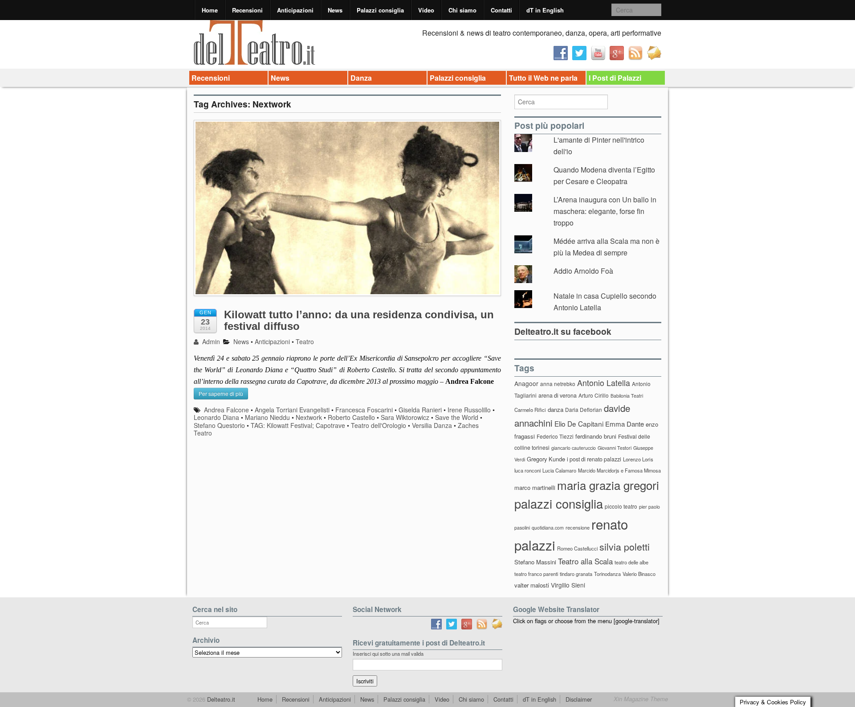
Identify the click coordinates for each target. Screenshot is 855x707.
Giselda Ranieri (420, 409)
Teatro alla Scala (585, 561)
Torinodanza (607, 573)
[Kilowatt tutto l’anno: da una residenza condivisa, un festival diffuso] (347, 212)
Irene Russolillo (469, 409)
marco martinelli (534, 487)
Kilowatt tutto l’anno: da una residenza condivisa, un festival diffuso (359, 320)
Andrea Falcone (226, 409)
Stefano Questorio (219, 425)
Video (426, 10)
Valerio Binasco (639, 573)
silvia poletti (624, 546)
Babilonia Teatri (627, 395)
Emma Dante (624, 423)
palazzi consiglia (558, 503)
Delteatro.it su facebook (562, 331)
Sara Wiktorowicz (405, 417)
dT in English (545, 10)
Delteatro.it (220, 699)
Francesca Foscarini (364, 409)
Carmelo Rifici (530, 409)
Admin (210, 341)
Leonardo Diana (216, 417)
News (335, 10)
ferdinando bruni (595, 436)
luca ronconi (527, 470)
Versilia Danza (432, 425)
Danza (361, 78)
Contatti (501, 10)
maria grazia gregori (608, 485)
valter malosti (531, 585)
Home (210, 10)
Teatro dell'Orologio (378, 425)
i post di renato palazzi (594, 459)
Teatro (305, 341)
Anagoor (526, 383)
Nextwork (309, 417)
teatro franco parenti (536, 573)
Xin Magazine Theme (641, 699)
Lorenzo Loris (638, 459)
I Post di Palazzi (615, 78)
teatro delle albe (631, 562)
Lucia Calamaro (559, 470)
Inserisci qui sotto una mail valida (388, 653)
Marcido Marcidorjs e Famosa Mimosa (619, 470)
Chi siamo (462, 10)
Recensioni (247, 10)
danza (555, 409)
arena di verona (557, 395)
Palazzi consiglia (380, 10)
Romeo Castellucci (577, 548)
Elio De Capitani (578, 423)
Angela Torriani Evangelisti (292, 409)
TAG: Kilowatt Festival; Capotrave (298, 425)
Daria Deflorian (583, 409)
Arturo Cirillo (593, 395)
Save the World (456, 417)
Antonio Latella (603, 382)
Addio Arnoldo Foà (583, 271)
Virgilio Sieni (568, 584)
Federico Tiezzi (555, 436)
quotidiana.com (548, 527)
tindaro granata (576, 573)
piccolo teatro (621, 506)
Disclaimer (579, 699)
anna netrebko (557, 383)
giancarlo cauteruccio (573, 447)
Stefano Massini (535, 562)
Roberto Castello (351, 417)
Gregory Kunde (546, 459)
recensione (578, 527)
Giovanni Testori (614, 447)
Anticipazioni (295, 10)
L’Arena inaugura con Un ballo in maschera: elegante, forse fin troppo (605, 210)
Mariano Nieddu (267, 417)
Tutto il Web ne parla (543, 78)
